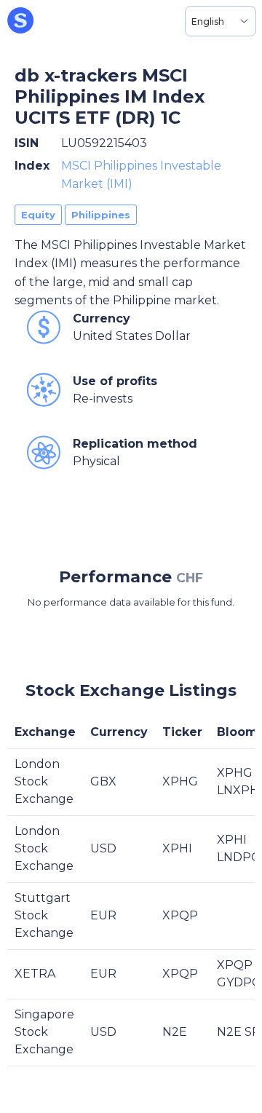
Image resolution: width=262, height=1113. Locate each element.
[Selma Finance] (20, 21)
